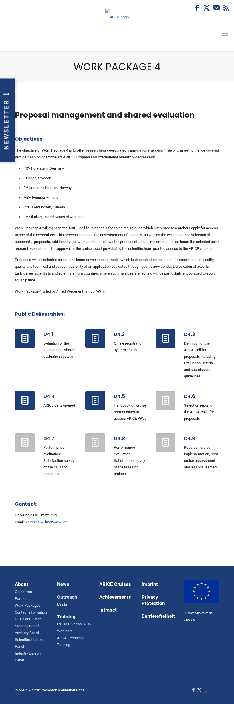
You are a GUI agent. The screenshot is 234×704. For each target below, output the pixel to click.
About (21, 584)
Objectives (23, 592)
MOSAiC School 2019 (74, 624)
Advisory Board (27, 633)
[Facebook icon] (196, 8)
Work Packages (28, 605)
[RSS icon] (226, 8)
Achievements (115, 597)
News (63, 584)
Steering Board (27, 626)
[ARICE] (117, 25)
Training (66, 616)
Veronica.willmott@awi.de (46, 522)
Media (62, 604)
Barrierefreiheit (158, 616)
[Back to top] (207, 692)
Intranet (108, 610)
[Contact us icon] (216, 8)
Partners (22, 598)
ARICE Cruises (115, 584)
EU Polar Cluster (28, 619)
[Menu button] (225, 34)
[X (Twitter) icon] (206, 8)
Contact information (31, 612)
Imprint (150, 584)
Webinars (64, 631)
